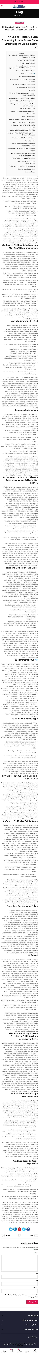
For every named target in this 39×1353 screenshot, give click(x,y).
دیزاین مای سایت (16, 1344)
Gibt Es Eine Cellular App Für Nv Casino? (23, 138)
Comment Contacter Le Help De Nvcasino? (22, 166)
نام (37, 1273)
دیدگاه (35, 1253)
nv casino (35, 267)
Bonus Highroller (30, 141)
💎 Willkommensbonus (28, 74)
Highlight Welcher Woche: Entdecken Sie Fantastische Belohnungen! (23, 155)
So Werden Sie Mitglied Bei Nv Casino (24, 85)
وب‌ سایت (35, 1288)
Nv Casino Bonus (30, 172)
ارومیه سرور (20, 1345)
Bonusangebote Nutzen (28, 63)
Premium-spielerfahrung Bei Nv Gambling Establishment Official (23, 145)
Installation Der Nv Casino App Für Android (22, 130)
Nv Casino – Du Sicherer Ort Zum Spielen (23, 122)
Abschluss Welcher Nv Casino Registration (22, 101)
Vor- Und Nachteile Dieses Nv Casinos (24, 159)
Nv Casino (32, 90)
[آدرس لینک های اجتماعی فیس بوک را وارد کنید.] (24, 2)
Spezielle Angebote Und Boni (26, 60)
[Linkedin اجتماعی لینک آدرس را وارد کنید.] (17, 2)
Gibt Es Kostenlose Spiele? (27, 77)
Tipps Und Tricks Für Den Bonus (25, 71)
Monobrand (17, 16)
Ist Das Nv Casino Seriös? (27, 109)
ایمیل (36, 1281)
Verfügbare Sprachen (28, 117)
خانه (24, 16)
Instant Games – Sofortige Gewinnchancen (22, 98)
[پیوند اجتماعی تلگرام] (15, 2)
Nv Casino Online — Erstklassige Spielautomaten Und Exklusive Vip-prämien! (22, 67)
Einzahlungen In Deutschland (26, 169)
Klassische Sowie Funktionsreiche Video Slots (21, 120)
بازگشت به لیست (19, 1235)
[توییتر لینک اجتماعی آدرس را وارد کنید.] (22, 2)
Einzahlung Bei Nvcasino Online (26, 87)
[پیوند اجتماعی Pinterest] (20, 2)
